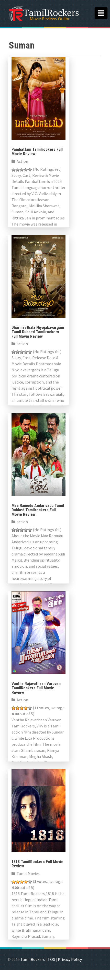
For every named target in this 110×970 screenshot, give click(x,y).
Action (22, 161)
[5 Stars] (30, 170)
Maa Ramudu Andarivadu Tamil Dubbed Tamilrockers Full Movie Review (38, 510)
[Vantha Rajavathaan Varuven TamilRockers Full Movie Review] (38, 631)
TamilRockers (32, 959)
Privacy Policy (70, 959)
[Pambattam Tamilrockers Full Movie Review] (38, 97)
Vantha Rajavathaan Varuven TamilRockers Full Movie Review (36, 688)
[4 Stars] (26, 170)
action (22, 343)
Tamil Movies (28, 873)
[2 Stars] (18, 170)
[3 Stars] (22, 170)
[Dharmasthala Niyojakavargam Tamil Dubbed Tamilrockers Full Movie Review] (38, 275)
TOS (51, 959)
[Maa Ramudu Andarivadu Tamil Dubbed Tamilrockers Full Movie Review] (38, 453)
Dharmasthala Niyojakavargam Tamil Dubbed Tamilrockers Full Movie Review (38, 332)
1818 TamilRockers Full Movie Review (37, 864)
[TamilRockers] (43, 12)
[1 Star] (14, 170)
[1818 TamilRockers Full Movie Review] (38, 810)
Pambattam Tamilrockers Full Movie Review (37, 151)
